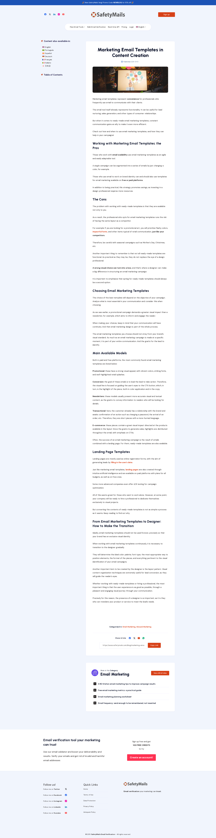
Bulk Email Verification (96, 27)
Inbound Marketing (143, 627)
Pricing (124, 27)
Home (85, 789)
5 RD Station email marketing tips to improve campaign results (126, 684)
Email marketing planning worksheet (115, 697)
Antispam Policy (89, 812)
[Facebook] (45, 14)
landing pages (132, 469)
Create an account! (141, 757)
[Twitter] (50, 14)
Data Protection (89, 801)
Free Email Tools (76, 27)
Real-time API (113, 27)
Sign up (166, 14)
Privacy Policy (88, 806)
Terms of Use (88, 795)
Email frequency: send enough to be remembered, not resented (127, 703)
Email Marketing (129, 627)
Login (131, 27)
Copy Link (154, 645)
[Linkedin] (54, 14)
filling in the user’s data (121, 462)
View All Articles (160, 673)
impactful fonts (100, 231)
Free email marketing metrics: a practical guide (119, 690)
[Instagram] (59, 14)
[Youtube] (63, 14)
